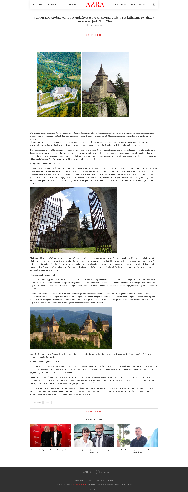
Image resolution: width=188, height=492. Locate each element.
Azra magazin (36, 402)
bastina (47, 402)
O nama (110, 481)
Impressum (79, 481)
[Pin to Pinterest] (91, 35)
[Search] (150, 4)
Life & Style (52, 4)
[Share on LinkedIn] (93, 35)
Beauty (115, 4)
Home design (72, 4)
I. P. (91, 25)
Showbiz (124, 4)
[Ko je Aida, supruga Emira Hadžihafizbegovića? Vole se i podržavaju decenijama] (50, 435)
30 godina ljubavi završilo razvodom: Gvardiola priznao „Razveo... (94, 451)
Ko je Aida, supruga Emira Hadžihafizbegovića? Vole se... (51, 450)
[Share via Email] (100, 35)
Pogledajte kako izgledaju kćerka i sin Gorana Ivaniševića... (137, 451)
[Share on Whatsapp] (95, 35)
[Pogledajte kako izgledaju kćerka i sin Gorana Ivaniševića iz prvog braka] (137, 435)
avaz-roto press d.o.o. (79, 484)
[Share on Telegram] (97, 35)
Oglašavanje (143, 4)
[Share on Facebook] (86, 35)
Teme (62, 4)
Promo (133, 4)
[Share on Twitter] (89, 35)
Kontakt (89, 481)
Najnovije (41, 4)
